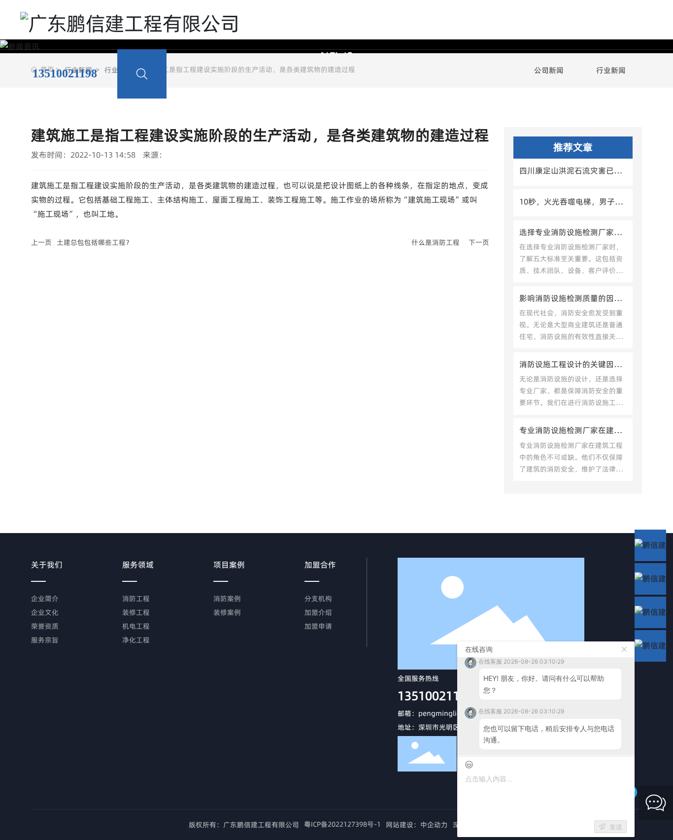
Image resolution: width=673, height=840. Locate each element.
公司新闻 (549, 70)
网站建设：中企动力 (417, 825)
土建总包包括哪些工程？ (95, 242)
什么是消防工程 (435, 242)
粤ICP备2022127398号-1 (342, 824)
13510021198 (435, 695)
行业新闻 (611, 70)
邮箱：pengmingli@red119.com (449, 713)
